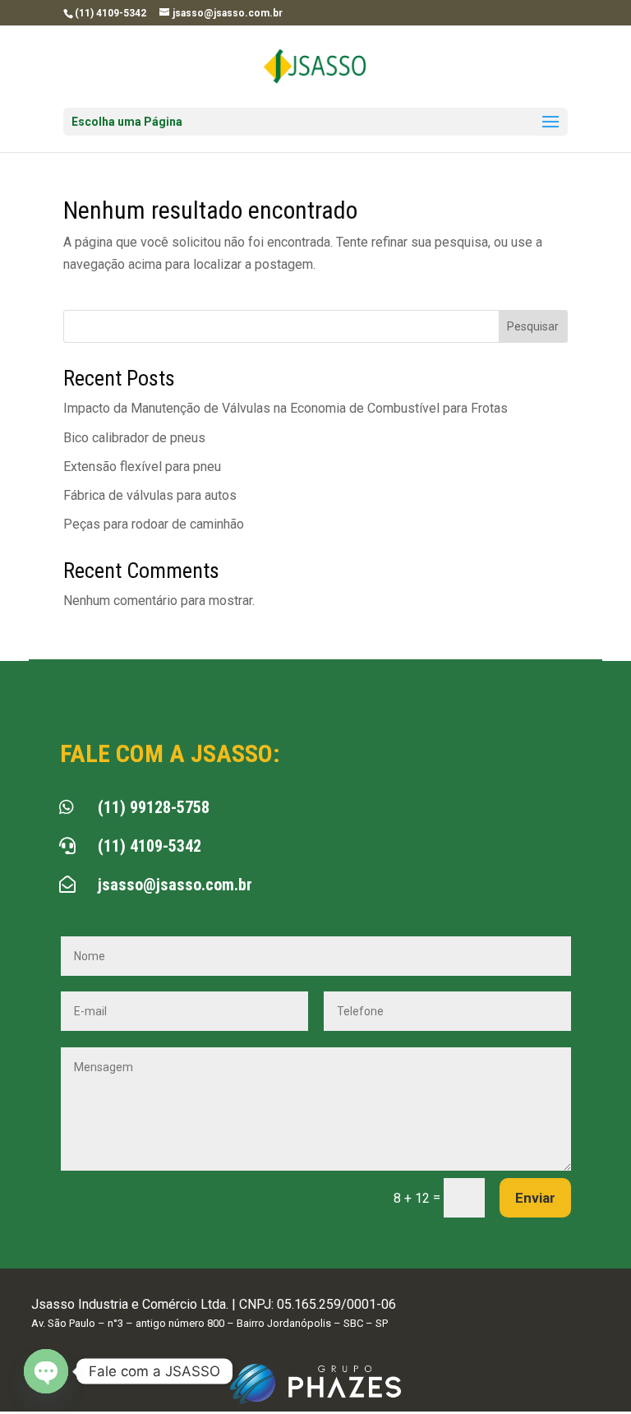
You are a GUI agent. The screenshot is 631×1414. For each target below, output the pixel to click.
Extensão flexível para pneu (142, 466)
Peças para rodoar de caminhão (153, 524)
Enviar (535, 1198)
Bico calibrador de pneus (134, 438)
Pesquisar (533, 326)
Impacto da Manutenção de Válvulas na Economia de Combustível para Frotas (285, 408)
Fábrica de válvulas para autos (150, 495)
